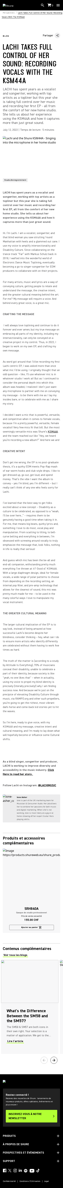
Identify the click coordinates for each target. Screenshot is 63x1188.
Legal (46, 1181)
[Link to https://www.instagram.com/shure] (15, 1170)
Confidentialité (9, 1181)
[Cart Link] (49, 5)
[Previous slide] (44, 1060)
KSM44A (53, 431)
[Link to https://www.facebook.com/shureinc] (4, 1170)
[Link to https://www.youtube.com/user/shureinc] (31, 1171)
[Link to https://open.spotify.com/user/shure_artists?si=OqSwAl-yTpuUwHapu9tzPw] (26, 1171)
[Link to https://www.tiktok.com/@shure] (38, 1170)
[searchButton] (42, 5)
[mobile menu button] (58, 5)
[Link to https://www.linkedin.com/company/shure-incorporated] (20, 1170)
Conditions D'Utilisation (29, 1181)
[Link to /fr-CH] (10, 5)
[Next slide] (53, 1060)
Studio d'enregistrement (15, 180)
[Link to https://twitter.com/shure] (10, 1170)
